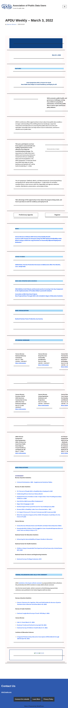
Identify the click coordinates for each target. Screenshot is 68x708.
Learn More (36, 699)
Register (57, 215)
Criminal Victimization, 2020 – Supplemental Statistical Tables (34, 482)
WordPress (40, 706)
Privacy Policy (48, 699)
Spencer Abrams (11, 24)
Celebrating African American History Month (30, 494)
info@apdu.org (6, 692)
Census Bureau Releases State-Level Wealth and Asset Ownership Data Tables (39, 525)
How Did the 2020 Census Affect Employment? (30, 501)
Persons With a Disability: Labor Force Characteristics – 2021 (34, 509)
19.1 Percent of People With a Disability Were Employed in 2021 (35, 491)
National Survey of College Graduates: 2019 (29, 559)
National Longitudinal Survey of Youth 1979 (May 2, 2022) (33, 613)
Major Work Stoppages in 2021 (25, 504)
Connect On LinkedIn (22, 699)
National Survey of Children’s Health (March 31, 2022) (32, 628)
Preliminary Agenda (26, 215)
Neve (26, 706)
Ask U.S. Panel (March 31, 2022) (26, 622)
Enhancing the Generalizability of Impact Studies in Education (35, 539)
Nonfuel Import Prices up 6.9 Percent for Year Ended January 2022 (35, 506)
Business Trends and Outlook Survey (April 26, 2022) (31, 625)
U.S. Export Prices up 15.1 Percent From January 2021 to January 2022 (36, 512)
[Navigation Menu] (65, 6)
